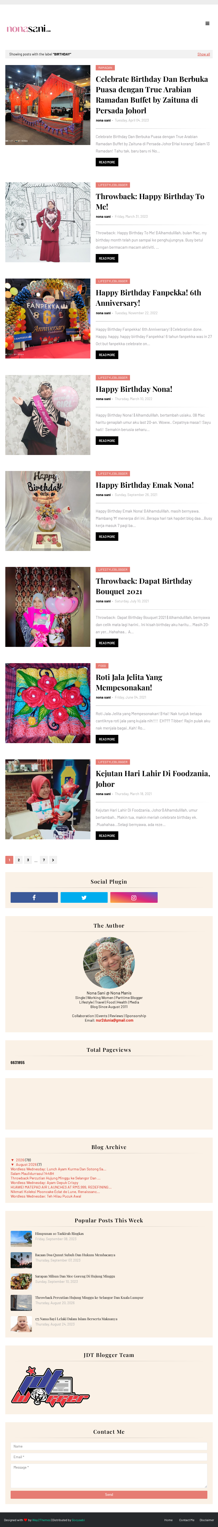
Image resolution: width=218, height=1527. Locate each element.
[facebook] (34, 897)
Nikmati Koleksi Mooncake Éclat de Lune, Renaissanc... (55, 1191)
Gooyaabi (78, 1520)
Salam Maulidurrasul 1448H (32, 1173)
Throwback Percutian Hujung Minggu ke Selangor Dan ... (55, 1178)
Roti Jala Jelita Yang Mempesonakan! (129, 682)
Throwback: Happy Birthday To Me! (150, 201)
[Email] (184, 897)
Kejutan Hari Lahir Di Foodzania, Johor (153, 778)
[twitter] (84, 897)
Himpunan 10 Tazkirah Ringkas (59, 1233)
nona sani (103, 120)
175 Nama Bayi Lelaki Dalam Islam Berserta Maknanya (76, 1318)
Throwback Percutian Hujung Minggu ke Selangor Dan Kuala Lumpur (89, 1297)
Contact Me (186, 1520)
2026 (20, 1160)
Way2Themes (41, 1520)
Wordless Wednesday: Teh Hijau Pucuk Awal (46, 1196)
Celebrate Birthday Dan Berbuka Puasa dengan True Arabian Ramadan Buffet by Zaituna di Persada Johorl (152, 94)
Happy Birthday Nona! (134, 389)
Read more (107, 162)
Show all (204, 54)
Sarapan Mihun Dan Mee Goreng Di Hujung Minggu (75, 1276)
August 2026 (26, 1164)
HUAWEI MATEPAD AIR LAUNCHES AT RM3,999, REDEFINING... (61, 1187)
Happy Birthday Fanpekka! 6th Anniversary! (148, 297)
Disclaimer (207, 1520)
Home (168, 1520)
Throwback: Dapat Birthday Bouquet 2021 (144, 586)
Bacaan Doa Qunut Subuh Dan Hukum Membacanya (75, 1254)
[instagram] (134, 897)
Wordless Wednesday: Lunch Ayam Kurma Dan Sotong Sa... (58, 1169)
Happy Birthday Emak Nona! (145, 485)
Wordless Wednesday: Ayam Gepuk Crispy (44, 1182)
